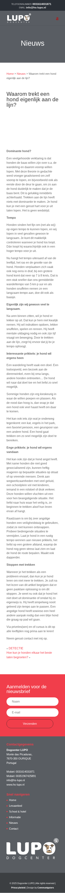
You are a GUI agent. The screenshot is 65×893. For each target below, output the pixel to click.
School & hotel (17, 811)
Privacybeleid (18, 887)
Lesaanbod (15, 805)
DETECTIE (16, 648)
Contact (13, 828)
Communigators (45, 887)
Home (10, 73)
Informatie (15, 817)
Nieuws (21, 73)
